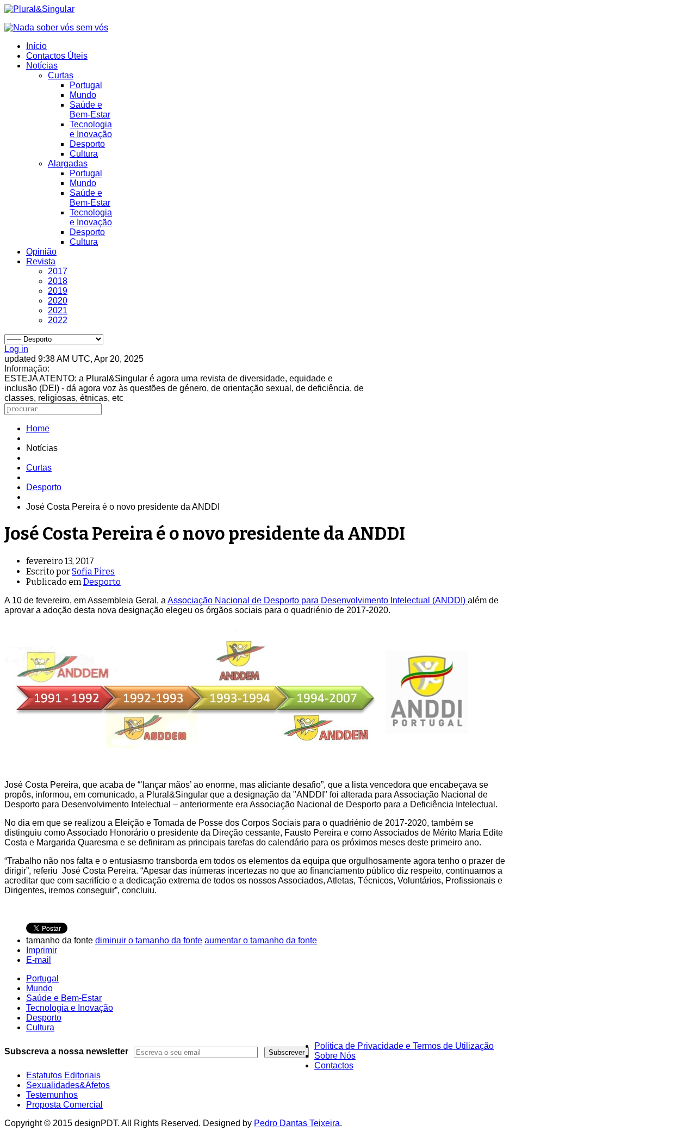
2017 (57, 271)
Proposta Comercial (64, 1104)
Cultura (84, 153)
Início (36, 46)
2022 (57, 320)
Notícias (42, 65)
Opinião (41, 251)
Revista (40, 261)
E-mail (38, 960)
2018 (57, 281)
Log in (16, 349)
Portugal (86, 85)
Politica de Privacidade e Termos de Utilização (404, 1046)
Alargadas (68, 163)
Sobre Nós (335, 1055)
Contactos (333, 1065)
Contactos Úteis (57, 55)
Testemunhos (52, 1094)
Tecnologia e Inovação (91, 129)
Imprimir (41, 950)
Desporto (87, 144)
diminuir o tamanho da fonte (148, 940)
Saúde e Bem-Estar (90, 109)
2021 (57, 310)
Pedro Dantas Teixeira (297, 1123)
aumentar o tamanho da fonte (260, 940)
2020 (57, 300)
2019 (57, 290)
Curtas (60, 75)
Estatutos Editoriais (63, 1075)
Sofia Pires (93, 571)
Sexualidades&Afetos (68, 1085)
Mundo (83, 95)
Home (37, 428)
